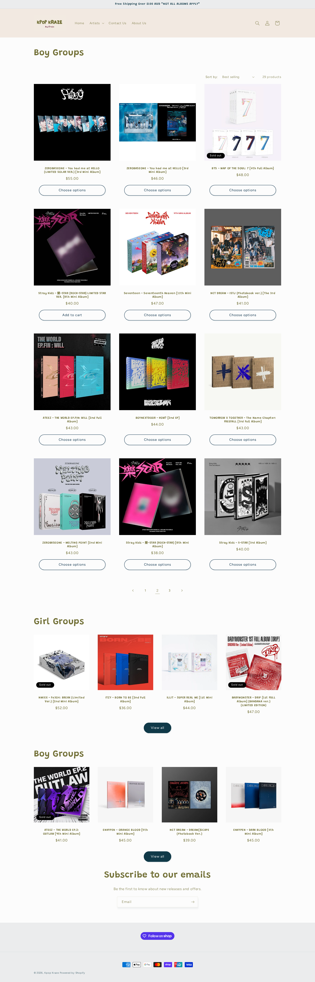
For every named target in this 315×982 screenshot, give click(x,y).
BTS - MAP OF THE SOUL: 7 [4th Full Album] (243, 168)
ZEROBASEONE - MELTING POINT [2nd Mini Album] (72, 544)
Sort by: (212, 77)
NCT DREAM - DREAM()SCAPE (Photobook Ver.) (189, 832)
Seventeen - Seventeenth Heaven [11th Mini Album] (157, 295)
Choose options (72, 190)
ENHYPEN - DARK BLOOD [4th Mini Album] (253, 832)
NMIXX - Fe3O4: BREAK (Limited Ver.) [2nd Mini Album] (61, 699)
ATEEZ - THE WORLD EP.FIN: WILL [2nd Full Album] (72, 420)
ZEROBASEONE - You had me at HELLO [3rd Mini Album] (157, 170)
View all (157, 728)
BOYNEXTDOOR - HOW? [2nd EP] (157, 418)
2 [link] (157, 590)
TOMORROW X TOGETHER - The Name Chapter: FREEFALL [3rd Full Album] (243, 420)
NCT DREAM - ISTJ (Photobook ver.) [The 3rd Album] (242, 295)
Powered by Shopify (72, 972)
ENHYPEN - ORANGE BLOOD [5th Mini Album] (125, 832)
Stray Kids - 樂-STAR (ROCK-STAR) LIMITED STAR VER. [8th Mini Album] (72, 295)
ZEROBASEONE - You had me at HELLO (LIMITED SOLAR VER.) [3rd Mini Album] (72, 170)
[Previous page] (133, 590)
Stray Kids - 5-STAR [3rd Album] (243, 542)
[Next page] (182, 590)
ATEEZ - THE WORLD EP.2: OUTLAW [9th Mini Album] (61, 832)
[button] (96, 23)
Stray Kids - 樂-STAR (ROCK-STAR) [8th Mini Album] (157, 544)
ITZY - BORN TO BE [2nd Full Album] (125, 699)
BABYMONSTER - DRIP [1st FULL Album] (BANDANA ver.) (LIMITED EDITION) (253, 701)
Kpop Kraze (51, 972)
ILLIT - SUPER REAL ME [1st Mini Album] (190, 699)
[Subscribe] (193, 902)
